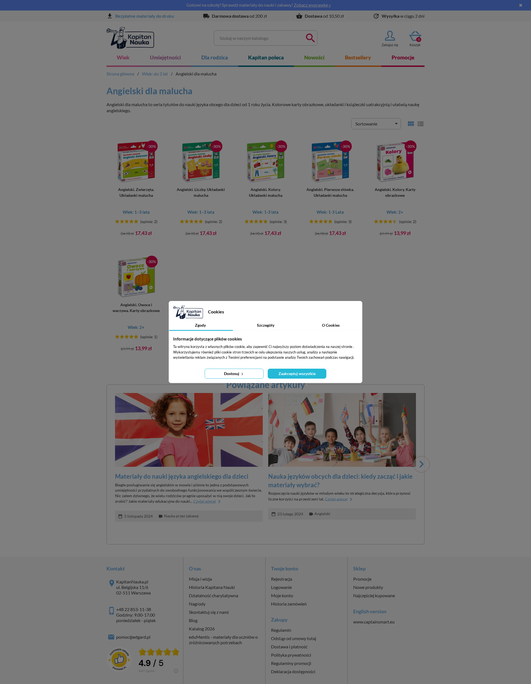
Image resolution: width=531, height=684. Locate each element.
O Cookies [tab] (331, 325)
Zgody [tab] (200, 325)
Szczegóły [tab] (265, 325)
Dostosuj (232, 373)
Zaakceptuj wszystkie (297, 373)
